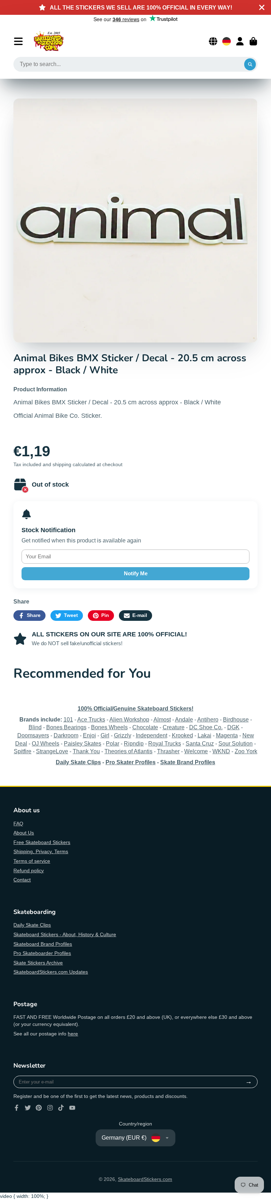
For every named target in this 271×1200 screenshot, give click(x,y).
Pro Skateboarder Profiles (42, 953)
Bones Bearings (66, 727)
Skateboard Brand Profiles (42, 944)
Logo (48, 41)
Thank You (86, 751)
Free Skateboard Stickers (41, 842)
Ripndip (134, 743)
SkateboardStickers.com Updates (50, 972)
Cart (253, 41)
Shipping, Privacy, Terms (40, 851)
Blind (35, 727)
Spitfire (22, 751)
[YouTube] (72, 1108)
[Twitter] (28, 1108)
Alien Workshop (129, 719)
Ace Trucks (91, 719)
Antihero (207, 719)
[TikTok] (61, 1108)
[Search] (250, 64)
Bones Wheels (109, 727)
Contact (22, 880)
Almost (162, 719)
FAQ (18, 823)
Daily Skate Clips (32, 925)
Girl (105, 735)
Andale (184, 719)
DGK (233, 727)
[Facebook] (16, 1108)
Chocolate (145, 727)
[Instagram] (50, 1108)
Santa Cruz (200, 743)
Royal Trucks (164, 743)
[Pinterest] (39, 1108)
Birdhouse (236, 719)
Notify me (135, 573)
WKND (221, 751)
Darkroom (66, 735)
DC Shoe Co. (206, 727)
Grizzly (122, 735)
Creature (174, 727)
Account (240, 41)
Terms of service (31, 861)
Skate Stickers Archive (38, 963)
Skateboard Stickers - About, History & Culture (64, 934)
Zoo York (246, 751)
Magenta (227, 735)
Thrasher (168, 751)
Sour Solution (235, 743)
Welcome (196, 751)
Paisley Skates (82, 743)
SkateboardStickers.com (145, 1179)
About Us (23, 833)
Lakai (204, 735)
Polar (112, 743)
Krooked (182, 735)
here (73, 1033)
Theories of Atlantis (128, 751)
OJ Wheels (45, 743)
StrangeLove (52, 751)
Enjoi (89, 735)
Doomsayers (33, 735)
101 (68, 719)
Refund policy (28, 870)
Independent (151, 735)
